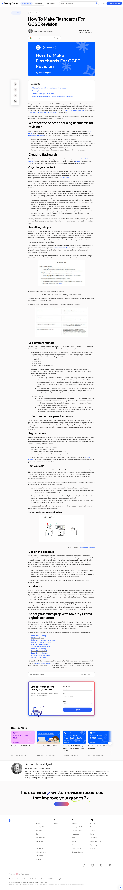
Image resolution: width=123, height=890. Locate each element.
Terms (74, 841)
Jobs (73, 838)
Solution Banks (41, 852)
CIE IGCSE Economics (38, 657)
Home (38, 823)
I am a (64, 701)
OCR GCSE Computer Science (41, 646)
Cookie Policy (76, 848)
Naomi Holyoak (48, 31)
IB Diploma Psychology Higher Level (43, 640)
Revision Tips (34, 13)
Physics (92, 830)
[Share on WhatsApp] (15, 101)
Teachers (39, 830)
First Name (66, 686)
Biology (92, 823)
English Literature (95, 841)
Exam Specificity (77, 827)
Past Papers (40, 848)
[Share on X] (15, 84)
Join (37, 845)
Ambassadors (40, 838)
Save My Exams (64, 178)
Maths (92, 834)
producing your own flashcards (74, 110)
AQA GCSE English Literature (41, 642)
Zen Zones (39, 856)
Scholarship (39, 841)
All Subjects (93, 848)
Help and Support (77, 852)
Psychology (94, 845)
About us (75, 823)
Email (64, 693)
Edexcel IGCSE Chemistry (40, 653)
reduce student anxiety (36, 135)
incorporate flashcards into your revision (43, 112)
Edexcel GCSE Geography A (40, 655)
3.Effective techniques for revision (42, 94)
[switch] (120, 887)
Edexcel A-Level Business (39, 644)
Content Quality (77, 830)
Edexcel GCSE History (38, 649)
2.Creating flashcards (38, 91)
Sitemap (38, 859)
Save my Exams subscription (44, 663)
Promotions (75, 834)
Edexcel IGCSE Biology (39, 636)
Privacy (74, 845)
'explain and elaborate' (60, 248)
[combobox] (79, 3)
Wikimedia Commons (87, 548)
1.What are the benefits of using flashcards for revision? (49, 88)
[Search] (97, 3)
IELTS (37, 834)
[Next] (110, 743)
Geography (93, 838)
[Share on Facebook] (15, 90)
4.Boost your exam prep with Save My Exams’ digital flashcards (52, 96)
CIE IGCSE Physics (37, 638)
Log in (56, 823)
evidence (78, 161)
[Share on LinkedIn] (15, 95)
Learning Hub (40, 827)
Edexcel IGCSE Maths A (39, 651)
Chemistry (93, 827)
